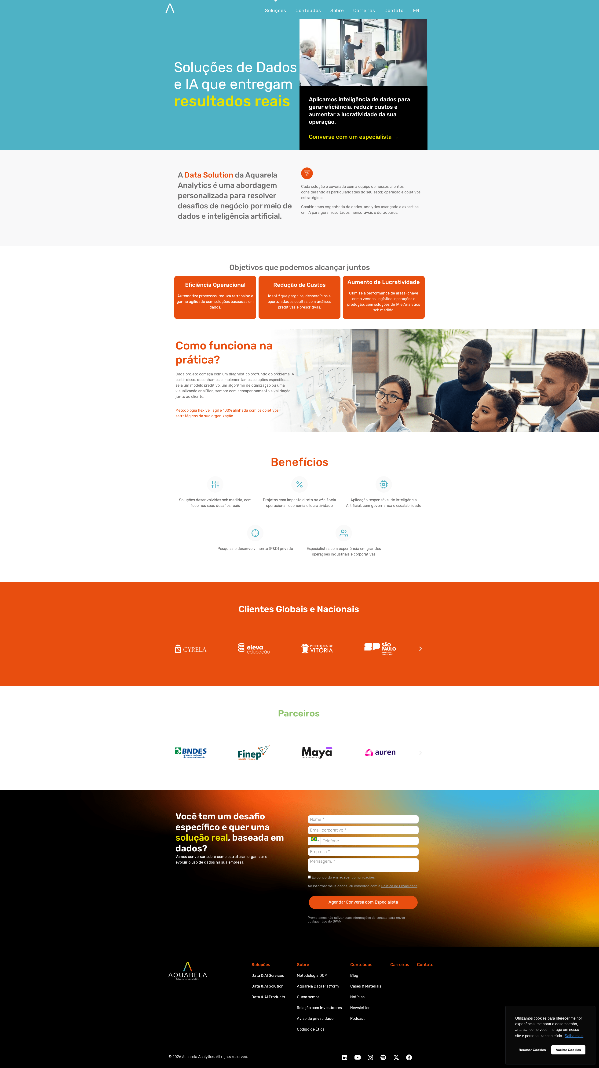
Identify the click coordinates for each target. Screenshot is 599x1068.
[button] (178, 648)
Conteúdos (361, 964)
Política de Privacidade (399, 886)
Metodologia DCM (312, 975)
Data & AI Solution (268, 986)
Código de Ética (311, 1029)
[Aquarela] (170, 10)
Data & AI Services (268, 975)
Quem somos (308, 997)
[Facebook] (409, 1057)
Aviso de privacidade (315, 1018)
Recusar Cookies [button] (532, 1050)
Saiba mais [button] (574, 1036)
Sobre (303, 964)
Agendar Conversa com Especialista (363, 902)
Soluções (261, 964)
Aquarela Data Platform (318, 986)
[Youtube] (357, 1057)
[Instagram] (370, 1057)
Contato (425, 964)
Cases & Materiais (365, 986)
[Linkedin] (345, 1057)
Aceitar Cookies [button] (568, 1050)
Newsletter (360, 1008)
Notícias (357, 997)
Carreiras (399, 964)
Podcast (357, 1018)
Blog (354, 975)
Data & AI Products (268, 997)
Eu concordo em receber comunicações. (343, 877)
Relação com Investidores (319, 1008)
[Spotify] (383, 1057)
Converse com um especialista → (354, 137)
